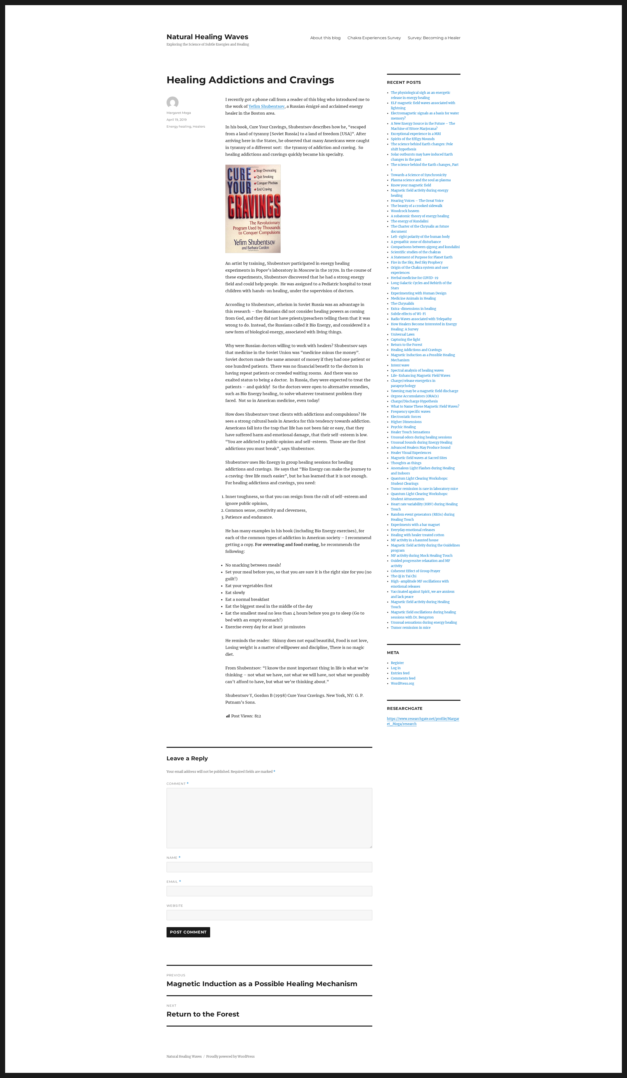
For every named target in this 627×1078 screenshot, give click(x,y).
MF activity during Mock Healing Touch (422, 556)
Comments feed (403, 678)
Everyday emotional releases (413, 530)
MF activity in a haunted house (414, 540)
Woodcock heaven (405, 211)
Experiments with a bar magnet (415, 525)
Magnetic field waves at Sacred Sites (419, 458)
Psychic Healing (403, 427)
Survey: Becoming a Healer (434, 38)
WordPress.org (402, 683)
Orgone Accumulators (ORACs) (415, 396)
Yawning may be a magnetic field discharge (424, 391)
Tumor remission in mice (411, 628)
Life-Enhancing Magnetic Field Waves (420, 376)
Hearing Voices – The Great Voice (417, 201)
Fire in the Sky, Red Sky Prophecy (417, 262)
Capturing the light (405, 340)
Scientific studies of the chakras (416, 252)
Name (174, 858)
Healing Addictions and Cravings (416, 350)
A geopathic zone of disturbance (416, 242)
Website (175, 906)
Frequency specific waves (411, 412)
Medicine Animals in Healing (413, 298)
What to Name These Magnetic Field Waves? (425, 406)
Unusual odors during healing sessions (421, 437)
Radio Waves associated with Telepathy (421, 319)
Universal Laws (403, 334)
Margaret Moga (179, 113)
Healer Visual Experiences (411, 453)
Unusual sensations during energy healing (424, 622)
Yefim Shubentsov (266, 106)
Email (174, 882)
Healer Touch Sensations (410, 432)
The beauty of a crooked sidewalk (416, 206)
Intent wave (400, 365)
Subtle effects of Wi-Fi (408, 314)
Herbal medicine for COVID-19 (414, 278)
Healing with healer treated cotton (417, 535)
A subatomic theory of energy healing (420, 216)
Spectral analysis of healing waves (417, 370)
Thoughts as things (406, 463)
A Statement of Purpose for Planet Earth (422, 257)
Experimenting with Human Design (418, 293)
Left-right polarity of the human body (420, 237)
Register (397, 663)
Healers (199, 126)
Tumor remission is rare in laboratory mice (424, 489)
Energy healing (179, 126)
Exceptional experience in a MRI (416, 134)
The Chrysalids (402, 304)
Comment (178, 784)
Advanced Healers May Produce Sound (420, 448)
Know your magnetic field (411, 185)
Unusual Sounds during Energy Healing (421, 442)
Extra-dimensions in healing (413, 309)
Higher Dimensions (406, 422)
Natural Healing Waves (207, 37)
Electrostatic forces (406, 417)
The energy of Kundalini (409, 221)
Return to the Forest (406, 345)
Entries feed (400, 673)
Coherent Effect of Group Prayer (415, 571)
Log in (396, 668)
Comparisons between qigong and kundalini (425, 247)
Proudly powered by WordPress (230, 1056)
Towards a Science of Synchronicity (418, 175)
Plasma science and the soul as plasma (421, 180)
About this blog (325, 38)
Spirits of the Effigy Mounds (413, 139)
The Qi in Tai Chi (403, 576)
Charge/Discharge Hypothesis (414, 401)
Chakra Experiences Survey (374, 38)
